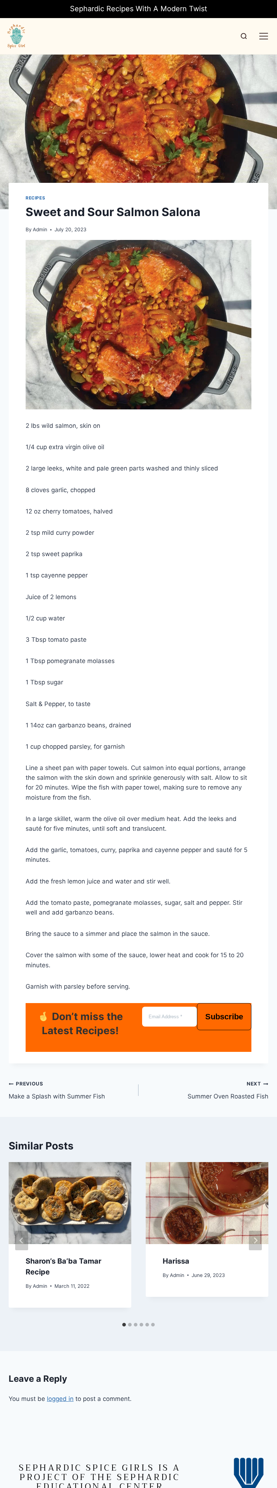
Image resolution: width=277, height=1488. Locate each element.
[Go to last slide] (21, 1240)
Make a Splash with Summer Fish (57, 1090)
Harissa (176, 1261)
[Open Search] (244, 36)
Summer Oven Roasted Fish (228, 1090)
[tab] (124, 1324)
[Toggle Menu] (264, 36)
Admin (40, 229)
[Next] (255, 1240)
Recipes (35, 198)
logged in (60, 1398)
